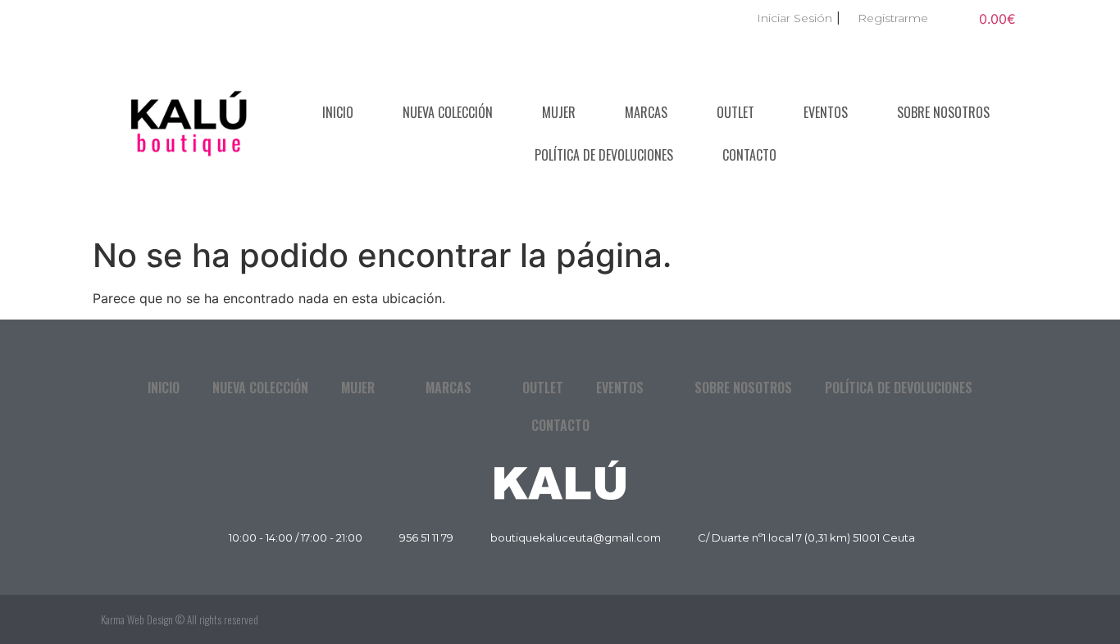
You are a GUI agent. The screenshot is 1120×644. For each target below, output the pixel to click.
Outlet (735, 112)
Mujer (559, 112)
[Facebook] (965, 619)
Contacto (749, 155)
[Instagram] (1002, 619)
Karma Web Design (137, 619)
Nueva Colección (448, 112)
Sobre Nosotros (943, 112)
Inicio (337, 112)
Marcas (646, 112)
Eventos (826, 112)
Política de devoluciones (604, 155)
